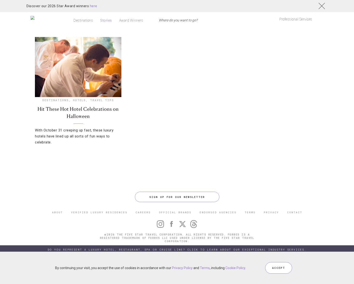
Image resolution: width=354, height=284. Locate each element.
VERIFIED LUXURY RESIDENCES (99, 212)
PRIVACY (271, 212)
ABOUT (57, 212)
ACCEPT (278, 268)
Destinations (83, 20)
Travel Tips (102, 100)
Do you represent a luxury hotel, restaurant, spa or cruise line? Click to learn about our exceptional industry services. (177, 249)
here (93, 6)
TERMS (250, 212)
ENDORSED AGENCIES (218, 212)
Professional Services (295, 19)
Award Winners (131, 20)
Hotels (79, 100)
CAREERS (143, 212)
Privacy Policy (182, 268)
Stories (106, 20)
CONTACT (294, 212)
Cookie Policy (235, 268)
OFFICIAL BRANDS (175, 212)
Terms (205, 268)
